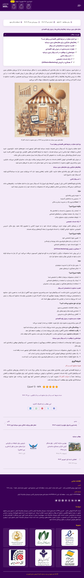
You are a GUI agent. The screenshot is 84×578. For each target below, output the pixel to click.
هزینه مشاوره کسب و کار (73, 366)
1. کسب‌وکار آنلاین (66, 56)
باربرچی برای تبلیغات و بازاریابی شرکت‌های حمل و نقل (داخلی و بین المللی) (15, 446)
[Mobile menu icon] (79, 5)
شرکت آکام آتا (64, 377)
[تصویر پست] (75, 446)
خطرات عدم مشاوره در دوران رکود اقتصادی (60, 49)
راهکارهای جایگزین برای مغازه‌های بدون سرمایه (61, 42)
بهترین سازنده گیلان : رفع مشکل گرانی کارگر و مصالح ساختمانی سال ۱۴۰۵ (56, 446)
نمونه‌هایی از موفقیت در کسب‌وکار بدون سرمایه (58, 52)
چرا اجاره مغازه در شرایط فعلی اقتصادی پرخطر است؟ (59, 39)
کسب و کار (51, 395)
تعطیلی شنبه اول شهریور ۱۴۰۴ (67, 459)
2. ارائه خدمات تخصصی (64, 59)
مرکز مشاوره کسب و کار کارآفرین (39, 395)
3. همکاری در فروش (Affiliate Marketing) (57, 62)
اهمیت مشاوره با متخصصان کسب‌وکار (61, 46)
